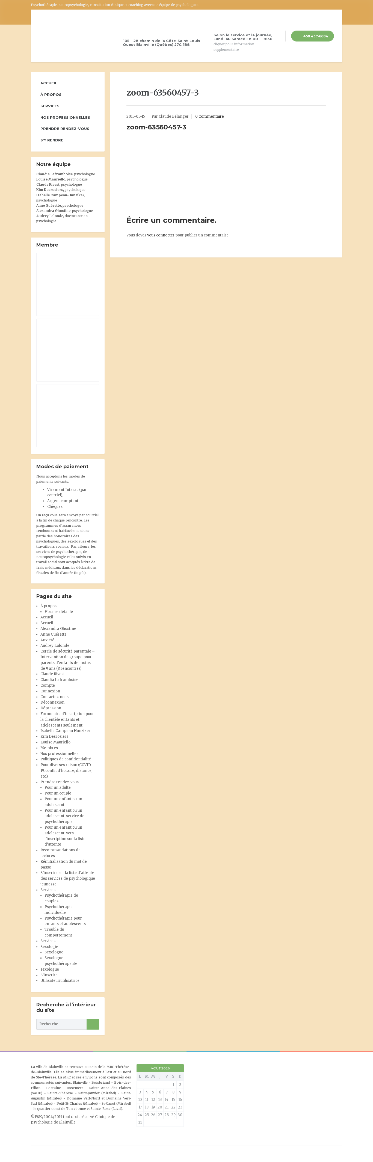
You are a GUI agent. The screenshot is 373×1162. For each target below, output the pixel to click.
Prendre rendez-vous (64, 128)
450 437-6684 (315, 36)
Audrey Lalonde (49, 216)
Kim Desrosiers (54, 736)
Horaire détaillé (59, 611)
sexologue (49, 969)
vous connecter (160, 235)
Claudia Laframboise (54, 174)
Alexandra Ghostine (53, 211)
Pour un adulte (58, 787)
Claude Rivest (48, 184)
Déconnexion (52, 702)
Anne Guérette (53, 634)
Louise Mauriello (50, 179)
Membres (49, 748)
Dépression (50, 708)
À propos (50, 94)
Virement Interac (62, 489)
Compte (47, 685)
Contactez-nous (54, 697)
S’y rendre (51, 140)
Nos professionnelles (65, 117)
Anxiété (47, 640)
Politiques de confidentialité (65, 759)
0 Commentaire (209, 116)
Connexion (50, 691)
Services (50, 106)
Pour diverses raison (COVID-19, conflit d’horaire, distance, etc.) (66, 771)
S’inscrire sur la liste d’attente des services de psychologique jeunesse (67, 878)
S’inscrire (49, 975)
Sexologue (54, 952)
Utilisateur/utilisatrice (59, 980)
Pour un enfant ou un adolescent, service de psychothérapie (64, 816)
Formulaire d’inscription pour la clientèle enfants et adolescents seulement (67, 720)
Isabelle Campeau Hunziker (65, 730)
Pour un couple (58, 793)
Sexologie (49, 946)
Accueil (48, 83)
